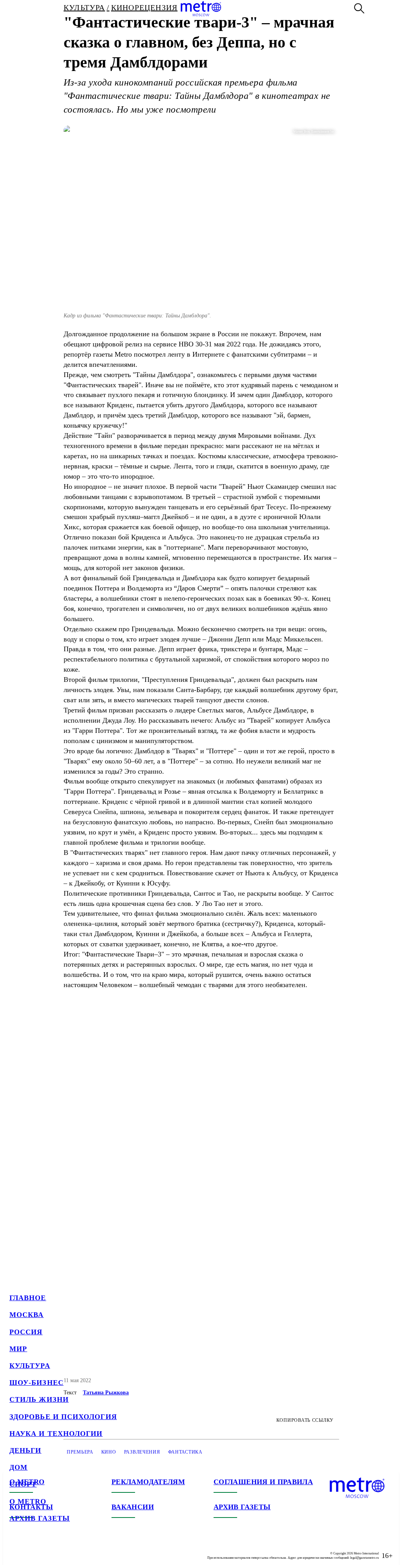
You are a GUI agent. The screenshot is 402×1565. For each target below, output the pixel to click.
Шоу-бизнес (36, 1382)
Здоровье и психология (63, 1417)
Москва (26, 1315)
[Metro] (201, 8)
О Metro (28, 1501)
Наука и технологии (55, 1433)
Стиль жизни (39, 1399)
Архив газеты (39, 1518)
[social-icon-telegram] (31, 1549)
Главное (27, 1298)
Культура (29, 1366)
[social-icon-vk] (15, 1549)
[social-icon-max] (63, 1549)
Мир (18, 1349)
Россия (25, 1332)
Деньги (25, 1450)
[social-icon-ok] (47, 1549)
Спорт (23, 1484)
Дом (18, 1467)
